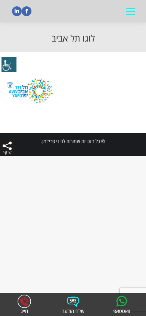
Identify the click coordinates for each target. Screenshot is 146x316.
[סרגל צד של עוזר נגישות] (9, 65)
